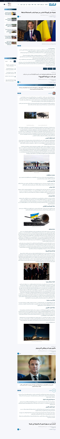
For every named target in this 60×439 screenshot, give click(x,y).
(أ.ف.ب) (50, 390)
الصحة (52, 422)
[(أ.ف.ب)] (54, 390)
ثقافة (32, 4)
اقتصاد (38, 4)
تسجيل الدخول (14, 0)
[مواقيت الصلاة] (4, 4)
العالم (52, 10)
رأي (26, 4)
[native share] (18, 16)
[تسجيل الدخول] (16, 0)
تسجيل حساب (10, 0)
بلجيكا (54, 68)
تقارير (52, 72)
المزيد (21, 4)
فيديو (24, 4)
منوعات (29, 4)
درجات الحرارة (41, 0)
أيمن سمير (50, 93)
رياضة (35, 4)
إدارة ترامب (45, 68)
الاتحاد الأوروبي (50, 68)
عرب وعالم (42, 4)
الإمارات (46, 4)
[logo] (52, 4)
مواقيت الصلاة (45, 0)
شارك (20, 16)
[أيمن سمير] (54, 93)
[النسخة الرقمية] (9, 5)
